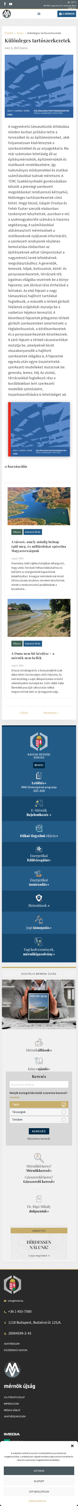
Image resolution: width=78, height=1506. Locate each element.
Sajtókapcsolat (14, 1397)
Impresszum (11, 1403)
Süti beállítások (39, 1491)
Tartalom (17, 1119)
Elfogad (39, 1470)
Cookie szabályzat (37, 1500)
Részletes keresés (38, 1138)
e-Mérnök (68, 13)
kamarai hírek (32, 532)
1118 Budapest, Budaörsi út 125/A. (34, 1322)
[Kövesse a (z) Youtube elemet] (11, 4)
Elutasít (39, 1481)
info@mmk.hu (15, 1300)
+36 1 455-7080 (20, 1311)
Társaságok (19, 1112)
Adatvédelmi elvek (15, 1416)
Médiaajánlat (12, 1410)
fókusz (17, 532)
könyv (24, 48)
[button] (72, 1446)
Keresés (39, 1131)
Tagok (15, 1104)
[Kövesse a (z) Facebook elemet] (5, 4)
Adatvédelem (12, 1343)
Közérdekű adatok (15, 1350)
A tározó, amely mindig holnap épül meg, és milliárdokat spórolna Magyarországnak (38, 546)
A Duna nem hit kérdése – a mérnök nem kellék (32, 655)
